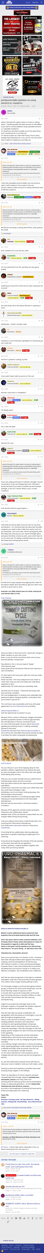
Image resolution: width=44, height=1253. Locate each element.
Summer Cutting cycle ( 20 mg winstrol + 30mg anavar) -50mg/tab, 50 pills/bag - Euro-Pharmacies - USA (22, 1101)
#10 (42, 356)
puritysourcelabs (25, 106)
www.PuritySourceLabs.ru (17, 928)
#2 (42, 158)
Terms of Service (6, 1247)
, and (17, 144)
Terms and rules (15, 1249)
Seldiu (5, 106)
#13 (42, 406)
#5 (42, 263)
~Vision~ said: (6, 1126)
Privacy (11, 1245)
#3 (42, 202)
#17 (42, 505)
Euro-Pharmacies (19, 706)
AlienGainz (9, 1180)
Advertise (4, 1245)
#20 (42, 1122)
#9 (42, 337)
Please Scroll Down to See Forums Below (22, 7)
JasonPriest (9, 1208)
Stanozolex (18, 825)
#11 (42, 372)
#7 (42, 302)
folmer (8, 1188)
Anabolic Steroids (15, 1169)
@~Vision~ (5, 1147)
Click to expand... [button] (22, 179)
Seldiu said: (6, 162)
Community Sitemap (27, 1247)
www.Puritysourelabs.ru (10, 711)
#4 (42, 247)
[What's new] (41, 2)
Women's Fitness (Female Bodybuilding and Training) (26, 1188)
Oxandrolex (5, 731)
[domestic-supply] (11, 45)
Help (33, 1249)
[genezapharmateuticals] (32, 25)
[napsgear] (11, 25)
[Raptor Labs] (12, 86)
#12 (42, 389)
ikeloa (7, 1169)
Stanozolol (35, 724)
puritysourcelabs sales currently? (19, 1195)
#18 (42, 521)
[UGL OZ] (11, 65)
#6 (42, 282)
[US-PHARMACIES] (32, 45)
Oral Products (6, 598)
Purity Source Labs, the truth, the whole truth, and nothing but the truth (22, 1165)
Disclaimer (18, 1245)
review (33, 106)
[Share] (39, 118)
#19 (42, 557)
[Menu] (2, 2)
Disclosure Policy (28, 1245)
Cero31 (8, 1197)
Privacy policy (25, 1249)
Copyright (16, 1247)
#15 (42, 439)
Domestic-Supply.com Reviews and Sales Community (21, 1209)
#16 (42, 457)
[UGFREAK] (32, 65)
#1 (42, 118)
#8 (42, 321)
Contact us (4, 1249)
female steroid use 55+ (15, 1186)
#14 (42, 423)
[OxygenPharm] (32, 86)
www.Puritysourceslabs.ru (30, 731)
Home (38, 1249)
